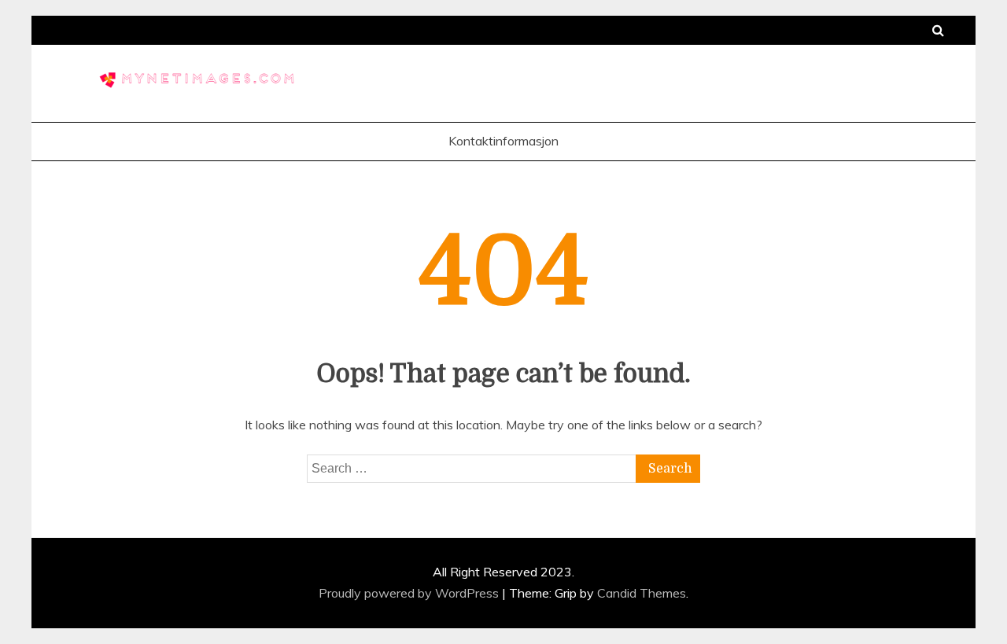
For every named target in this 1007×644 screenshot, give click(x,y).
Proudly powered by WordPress (410, 593)
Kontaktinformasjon (503, 141)
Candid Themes (641, 593)
